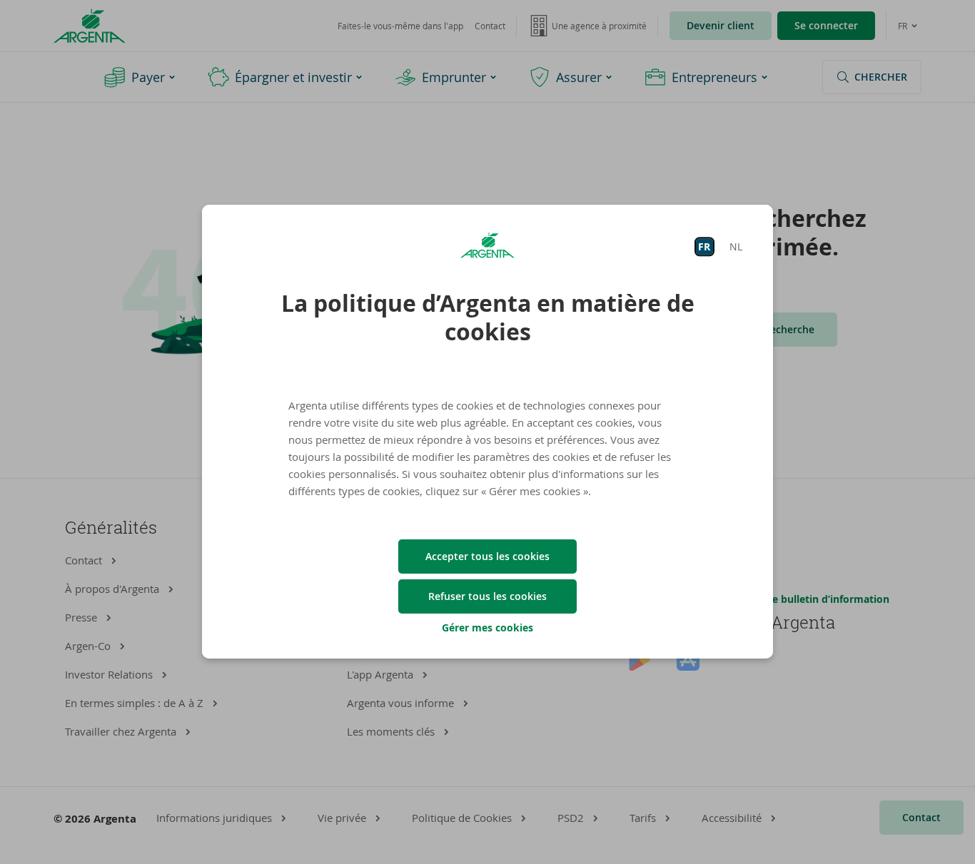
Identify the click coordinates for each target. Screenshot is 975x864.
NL (735, 246)
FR (704, 246)
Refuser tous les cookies (487, 596)
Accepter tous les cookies (487, 556)
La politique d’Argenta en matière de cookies (487, 317)
